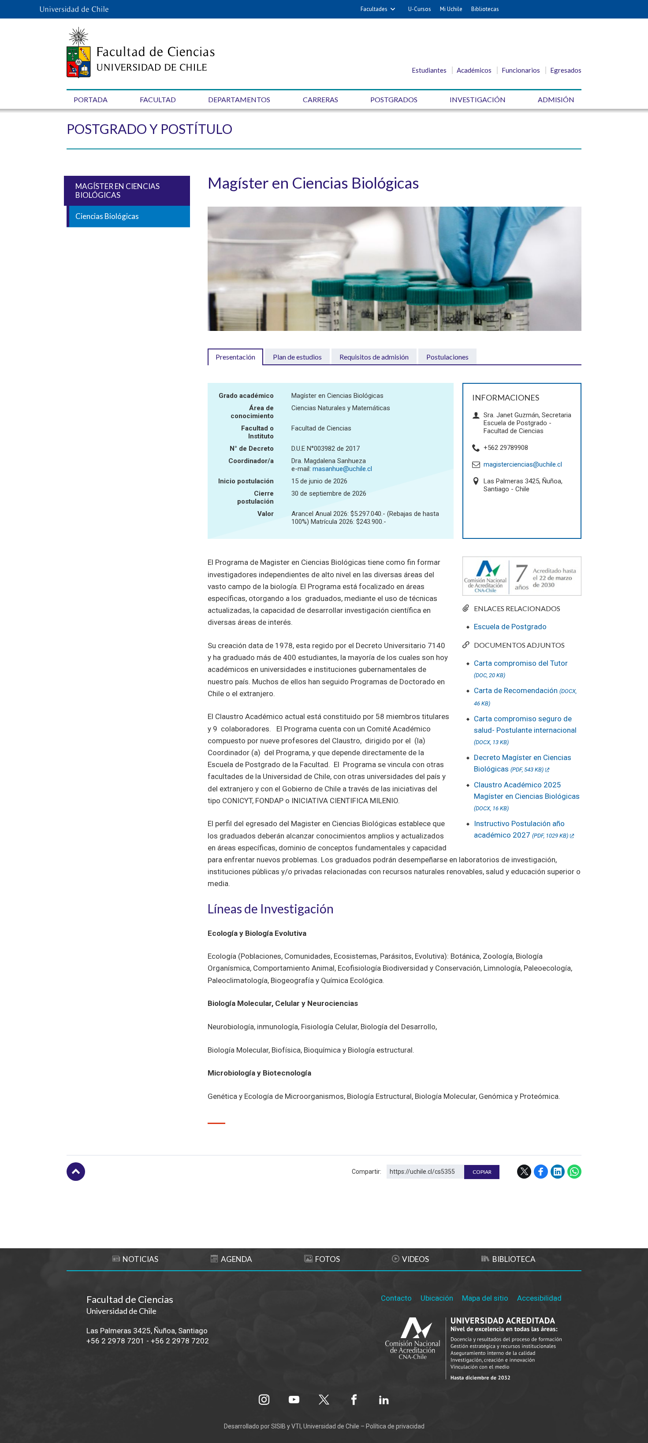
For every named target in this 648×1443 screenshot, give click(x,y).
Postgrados (393, 99)
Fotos (327, 1259)
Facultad (158, 99)
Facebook (541, 1172)
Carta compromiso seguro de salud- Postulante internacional (525, 730)
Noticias (140, 1259)
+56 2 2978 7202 (180, 1340)
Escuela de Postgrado (510, 626)
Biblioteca (514, 1259)
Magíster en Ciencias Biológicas (117, 191)
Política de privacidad (395, 1426)
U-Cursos (419, 9)
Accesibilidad (539, 1298)
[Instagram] (264, 1400)
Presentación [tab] (235, 356)
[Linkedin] (384, 1400)
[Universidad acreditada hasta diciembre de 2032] (473, 1349)
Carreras (320, 99)
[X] (324, 1400)
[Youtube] (294, 1400)
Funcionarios (521, 70)
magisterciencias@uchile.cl (523, 464)
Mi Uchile (451, 9)
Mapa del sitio (485, 1298)
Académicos (474, 70)
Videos (415, 1259)
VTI (296, 1426)
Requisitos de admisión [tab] (374, 356)
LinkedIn (558, 1172)
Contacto (396, 1298)
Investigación (478, 99)
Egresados (565, 70)
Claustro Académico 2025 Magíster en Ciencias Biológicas (527, 796)
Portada (91, 99)
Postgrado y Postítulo (149, 129)
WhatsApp (574, 1172)
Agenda (236, 1259)
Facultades (374, 9)
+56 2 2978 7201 (115, 1340)
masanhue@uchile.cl (342, 469)
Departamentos (239, 99)
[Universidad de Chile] (74, 9)
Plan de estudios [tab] (297, 356)
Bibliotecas (485, 9)
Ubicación (437, 1298)
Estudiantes (429, 70)
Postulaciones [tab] (447, 356)
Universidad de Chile (331, 1426)
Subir (76, 1171)
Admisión (556, 99)
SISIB (278, 1426)
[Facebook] (354, 1400)
